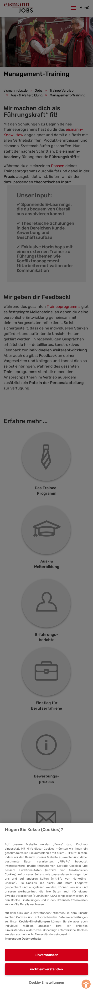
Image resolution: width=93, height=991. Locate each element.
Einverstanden (46, 955)
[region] (46, 907)
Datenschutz (31, 938)
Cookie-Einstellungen (34, 921)
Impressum (13, 938)
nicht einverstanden (46, 969)
